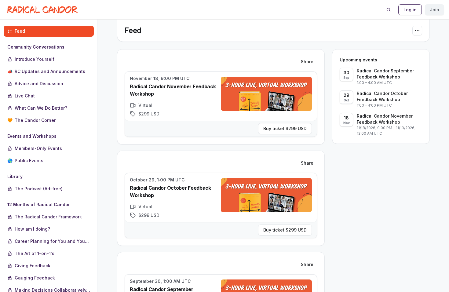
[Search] (388, 10)
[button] (49, 84)
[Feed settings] (417, 30)
